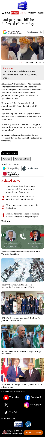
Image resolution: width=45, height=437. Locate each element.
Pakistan (32, 13)
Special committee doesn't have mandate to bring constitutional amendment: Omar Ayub (20, 189)
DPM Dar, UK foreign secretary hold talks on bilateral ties (21, 385)
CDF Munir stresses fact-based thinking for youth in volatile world (20, 319)
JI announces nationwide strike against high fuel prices (21, 352)
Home (7, 13)
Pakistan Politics (22, 158)
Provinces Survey (33, 432)
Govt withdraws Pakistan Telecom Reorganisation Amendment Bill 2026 (18, 285)
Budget (14, 13)
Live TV (23, 13)
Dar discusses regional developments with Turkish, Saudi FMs (20, 252)
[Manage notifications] (5, 432)
